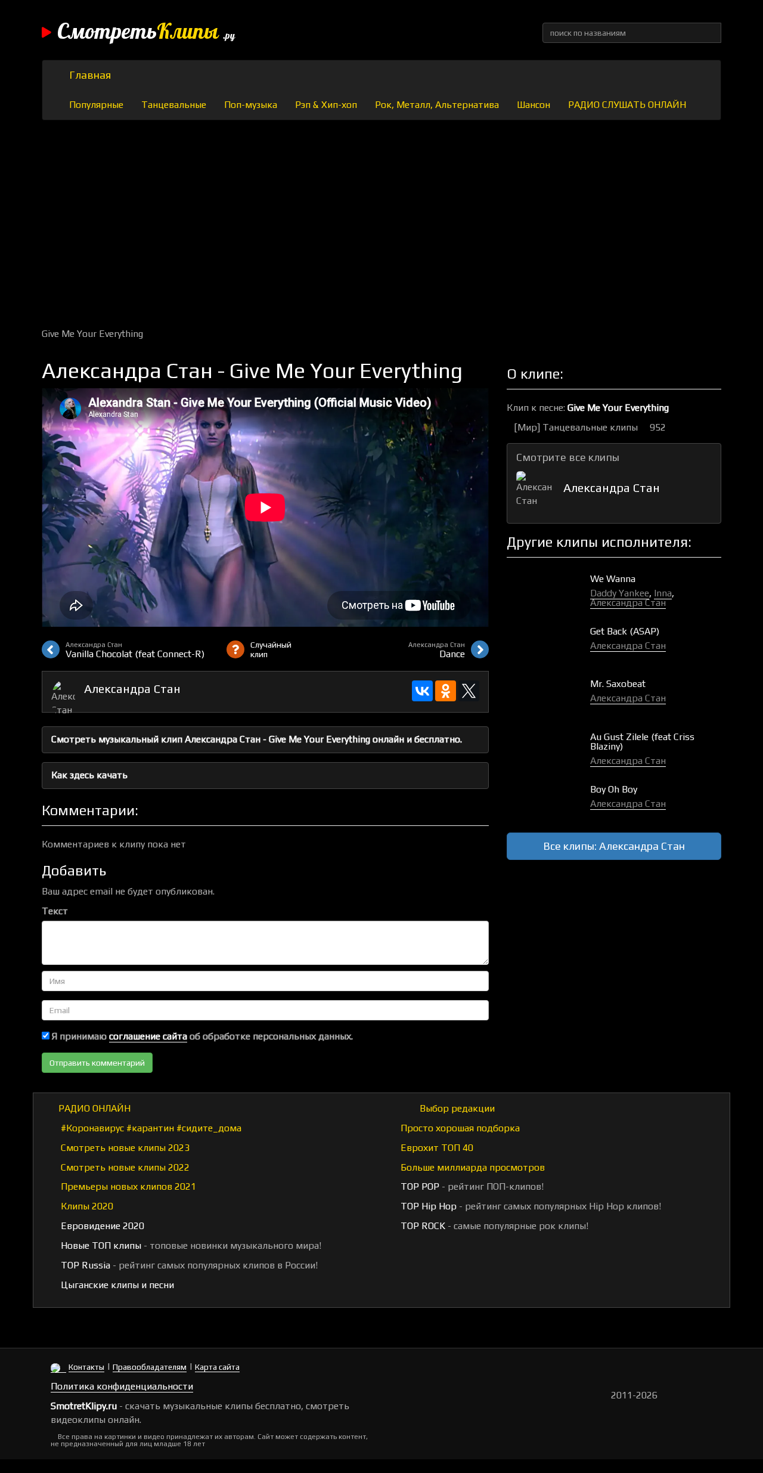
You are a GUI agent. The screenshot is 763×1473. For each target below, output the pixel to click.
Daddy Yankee (619, 593)
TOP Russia (84, 1265)
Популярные (96, 104)
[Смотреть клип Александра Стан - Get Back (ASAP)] (548, 644)
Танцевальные (173, 104)
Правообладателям (150, 1367)
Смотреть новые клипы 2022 (124, 1167)
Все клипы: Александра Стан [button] (614, 846)
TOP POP (418, 1186)
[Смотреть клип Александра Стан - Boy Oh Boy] (548, 802)
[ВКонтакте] (422, 690)
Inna (663, 593)
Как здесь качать (89, 775)
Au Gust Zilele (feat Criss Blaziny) (642, 741)
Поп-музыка (250, 104)
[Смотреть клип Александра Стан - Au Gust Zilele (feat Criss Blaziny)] (548, 749)
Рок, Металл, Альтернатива (437, 104)
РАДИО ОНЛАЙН (94, 1108)
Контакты (86, 1367)
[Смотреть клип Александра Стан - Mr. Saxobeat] (548, 696)
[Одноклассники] (445, 690)
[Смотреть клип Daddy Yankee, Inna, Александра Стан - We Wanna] (548, 591)
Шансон (533, 104)
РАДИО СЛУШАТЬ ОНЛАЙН (627, 104)
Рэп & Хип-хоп (326, 104)
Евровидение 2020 (101, 1225)
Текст (55, 911)
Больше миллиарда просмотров (471, 1167)
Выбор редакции (456, 1108)
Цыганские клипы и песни (116, 1285)
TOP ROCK (421, 1225)
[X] (468, 690)
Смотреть (146, 33)
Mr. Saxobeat (618, 683)
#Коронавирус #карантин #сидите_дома (149, 1128)
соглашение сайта (148, 1036)
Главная (90, 75)
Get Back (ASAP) (624, 631)
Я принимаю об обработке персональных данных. (201, 1036)
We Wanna (612, 578)
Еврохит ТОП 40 (435, 1147)
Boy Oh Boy (613, 789)
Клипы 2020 (85, 1206)
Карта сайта (217, 1367)
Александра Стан (132, 688)
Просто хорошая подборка (459, 1128)
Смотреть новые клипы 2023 (124, 1147)
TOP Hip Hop (427, 1206)
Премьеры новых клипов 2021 (127, 1186)
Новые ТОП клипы (99, 1245)
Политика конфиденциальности (122, 1386)
